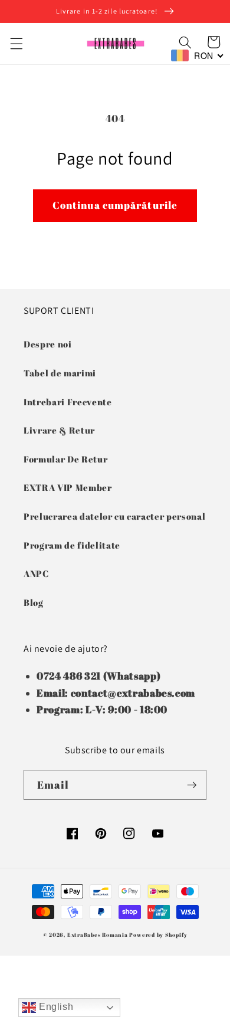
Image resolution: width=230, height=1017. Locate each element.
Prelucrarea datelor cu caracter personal (114, 516)
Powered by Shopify (158, 935)
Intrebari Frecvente (68, 402)
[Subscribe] (192, 785)
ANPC (36, 573)
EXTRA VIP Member (68, 487)
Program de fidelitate (72, 545)
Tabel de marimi (60, 373)
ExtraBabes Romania (97, 935)
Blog (34, 602)
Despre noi (48, 344)
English (54, 1007)
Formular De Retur (65, 459)
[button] (16, 43)
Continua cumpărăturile (115, 205)
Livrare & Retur (59, 430)
